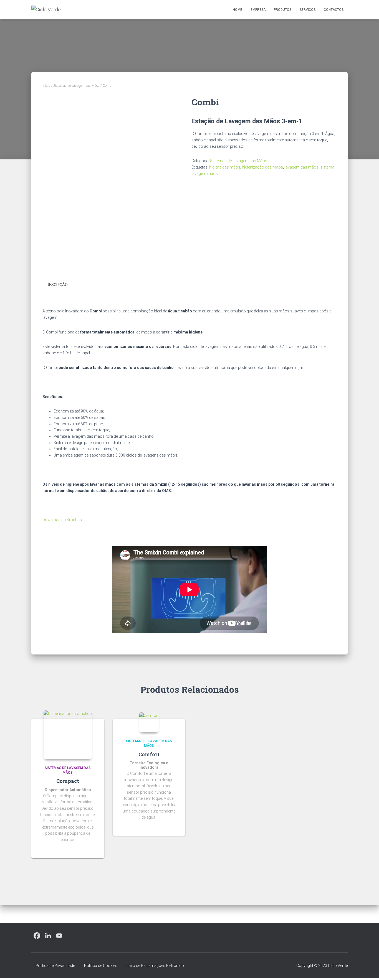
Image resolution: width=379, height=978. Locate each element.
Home (237, 10)
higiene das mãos (224, 167)
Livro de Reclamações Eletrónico (155, 965)
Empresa (258, 10)
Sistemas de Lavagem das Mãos (76, 86)
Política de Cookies (100, 965)
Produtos (282, 10)
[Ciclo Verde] (46, 10)
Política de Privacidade (55, 965)
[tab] (61, 285)
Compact (67, 781)
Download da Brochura (62, 520)
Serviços (307, 10)
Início (46, 86)
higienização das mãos (262, 167)
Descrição (57, 284)
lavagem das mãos (302, 167)
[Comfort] (149, 722)
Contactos (333, 10)
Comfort (149, 754)
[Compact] (68, 734)
